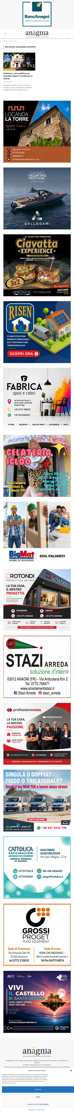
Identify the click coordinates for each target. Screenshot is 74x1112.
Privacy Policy (41, 1109)
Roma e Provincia (9, 69)
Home (4, 41)
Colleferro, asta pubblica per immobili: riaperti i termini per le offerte (18, 76)
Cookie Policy (32, 1109)
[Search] (69, 34)
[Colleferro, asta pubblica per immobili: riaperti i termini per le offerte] (19, 62)
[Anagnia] (37, 33)
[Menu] (5, 34)
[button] (71, 1071)
